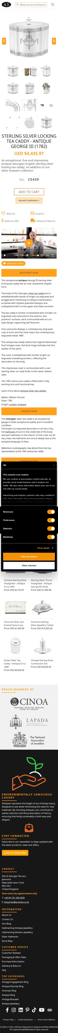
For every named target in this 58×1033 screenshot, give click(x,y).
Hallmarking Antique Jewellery (17, 927)
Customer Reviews (11, 952)
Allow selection (29, 565)
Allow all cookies (29, 556)
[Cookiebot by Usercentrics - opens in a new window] (43, 465)
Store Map (7, 940)
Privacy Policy (8, 1019)
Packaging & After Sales (14, 957)
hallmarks (10, 431)
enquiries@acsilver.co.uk (16, 902)
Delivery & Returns (11, 965)
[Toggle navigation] (52, 4)
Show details (43, 548)
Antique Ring (8, 994)
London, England (17, 404)
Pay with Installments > (29, 200)
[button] (17, 4)
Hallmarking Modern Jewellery (17, 932)
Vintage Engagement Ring (15, 981)
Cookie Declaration (25, 1019)
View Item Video (14, 263)
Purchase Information (13, 961)
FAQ (4, 970)
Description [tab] (29, 272)
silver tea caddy (36, 293)
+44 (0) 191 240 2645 (14, 897)
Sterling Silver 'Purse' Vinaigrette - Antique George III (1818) (41, 583)
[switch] (51, 520)
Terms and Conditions (46, 1019)
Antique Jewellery (10, 1003)
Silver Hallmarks (10, 936)
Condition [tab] (29, 411)
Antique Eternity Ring (12, 986)
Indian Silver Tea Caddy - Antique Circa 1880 (15, 663)
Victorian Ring (9, 990)
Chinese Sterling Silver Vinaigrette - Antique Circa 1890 (15, 583)
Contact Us (7, 919)
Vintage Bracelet (10, 999)
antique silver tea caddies (33, 390)
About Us (6, 914)
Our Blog (6, 923)
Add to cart (29, 192)
